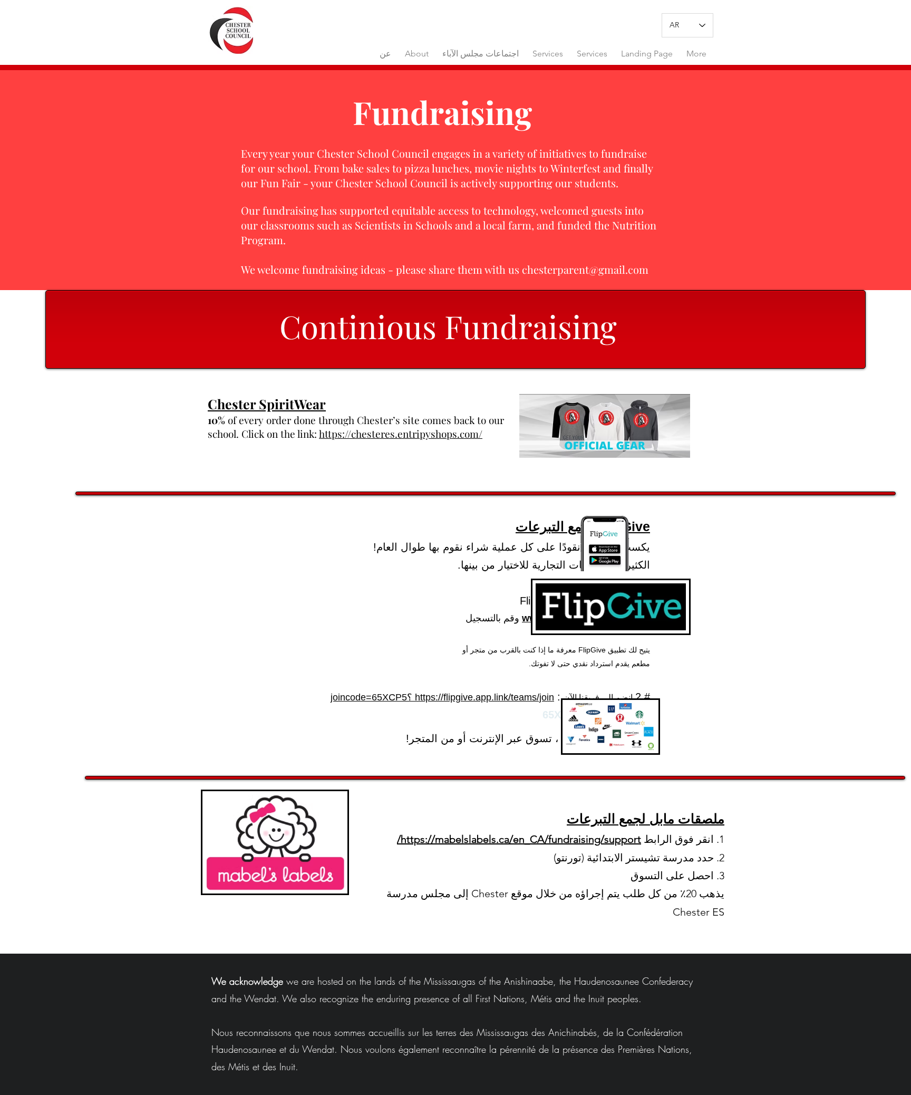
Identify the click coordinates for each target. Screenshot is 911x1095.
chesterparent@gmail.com (585, 269)
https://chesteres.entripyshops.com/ (400, 433)
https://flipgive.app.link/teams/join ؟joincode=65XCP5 (442, 697)
